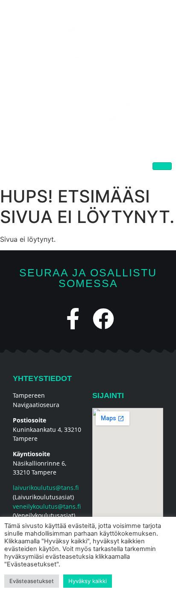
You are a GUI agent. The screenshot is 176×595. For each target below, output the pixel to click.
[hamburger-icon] (162, 166)
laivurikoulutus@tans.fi (46, 488)
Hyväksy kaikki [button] (87, 580)
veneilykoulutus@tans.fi (47, 506)
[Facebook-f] (73, 318)
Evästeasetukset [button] (31, 580)
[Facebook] (103, 318)
